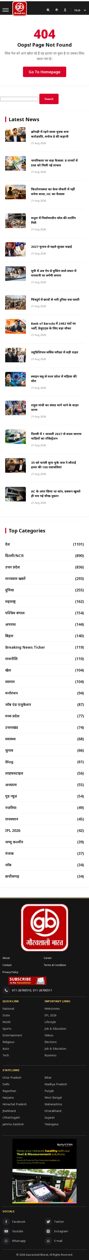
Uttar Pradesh (11, 1077)
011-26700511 (42, 990)
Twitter (59, 1222)
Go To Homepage (44, 71)
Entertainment (12, 1035)
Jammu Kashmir (13, 1124)
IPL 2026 (50, 1015)
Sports (6, 1029)
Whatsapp (19, 1241)
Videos (48, 1035)
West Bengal (53, 1097)
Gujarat (49, 1117)
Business (50, 1055)
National (8, 1009)
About (6, 958)
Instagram (61, 1231)
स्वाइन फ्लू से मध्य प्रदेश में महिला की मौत (54, 378)
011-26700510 (21, 990)
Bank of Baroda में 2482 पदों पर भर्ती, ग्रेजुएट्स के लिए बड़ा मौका (53, 325)
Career (48, 958)
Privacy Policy (10, 972)
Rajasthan (9, 1091)
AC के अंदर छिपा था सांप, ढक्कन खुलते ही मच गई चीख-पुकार (56, 493)
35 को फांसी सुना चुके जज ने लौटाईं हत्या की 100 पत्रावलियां (53, 464)
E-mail (58, 1241)
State (6, 1015)
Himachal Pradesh (14, 1104)
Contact (7, 965)
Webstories (52, 1009)
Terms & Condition (55, 965)
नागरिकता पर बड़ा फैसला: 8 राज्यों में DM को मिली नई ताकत (54, 162)
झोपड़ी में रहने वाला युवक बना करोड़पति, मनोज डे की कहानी (50, 134)
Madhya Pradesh (55, 1084)
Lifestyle (50, 1022)
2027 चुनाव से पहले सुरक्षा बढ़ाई (51, 246)
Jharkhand (9, 1111)
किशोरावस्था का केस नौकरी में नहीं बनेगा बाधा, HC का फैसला (53, 191)
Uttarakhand (52, 1111)
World (6, 1022)
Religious (8, 1042)
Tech (5, 1055)
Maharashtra (53, 1104)
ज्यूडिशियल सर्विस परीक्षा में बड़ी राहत (54, 352)
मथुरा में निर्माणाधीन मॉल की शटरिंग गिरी (53, 220)
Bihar (48, 1077)
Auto (5, 1049)
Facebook (18, 1222)
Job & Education (55, 1029)
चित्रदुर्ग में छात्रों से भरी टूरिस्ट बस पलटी (55, 299)
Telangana (51, 1124)
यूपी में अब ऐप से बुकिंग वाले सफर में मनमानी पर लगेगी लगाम (53, 273)
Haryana (8, 1097)
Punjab (49, 1091)
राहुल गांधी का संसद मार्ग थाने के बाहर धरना (55, 407)
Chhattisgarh (11, 1117)
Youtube (17, 1231)
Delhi (5, 1084)
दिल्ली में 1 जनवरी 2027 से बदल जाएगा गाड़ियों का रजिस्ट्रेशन (56, 436)
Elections (50, 1042)
